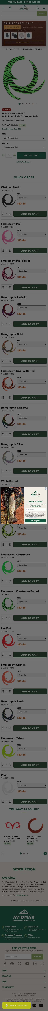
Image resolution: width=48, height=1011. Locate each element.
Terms (35, 517)
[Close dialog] (46, 488)
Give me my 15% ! (35, 520)
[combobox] (27, 509)
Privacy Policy (31, 517)
